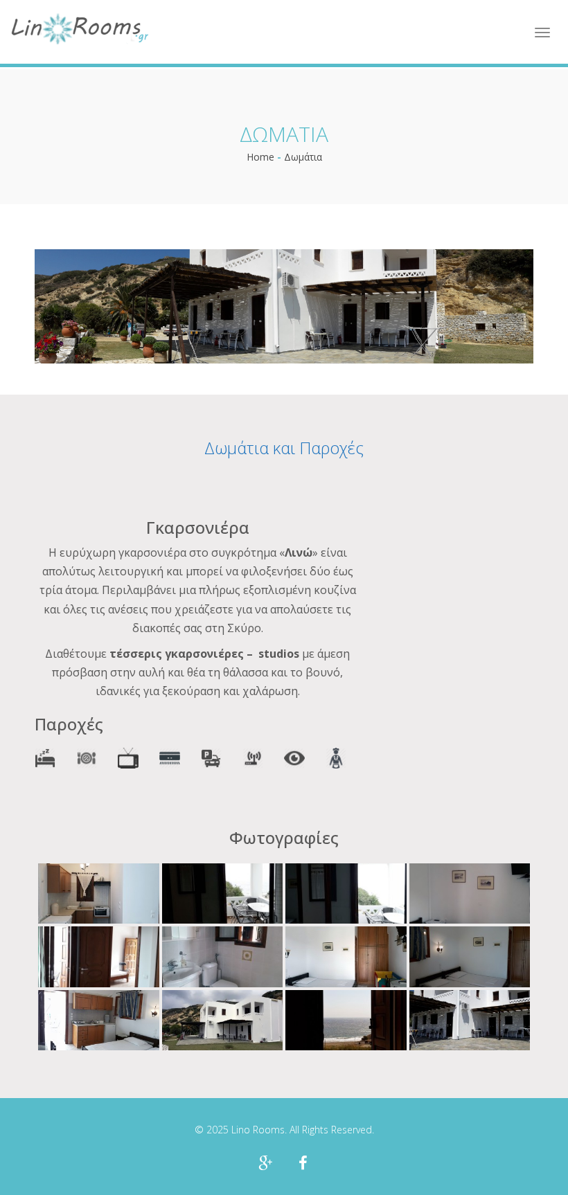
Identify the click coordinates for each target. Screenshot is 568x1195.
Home (260, 156)
